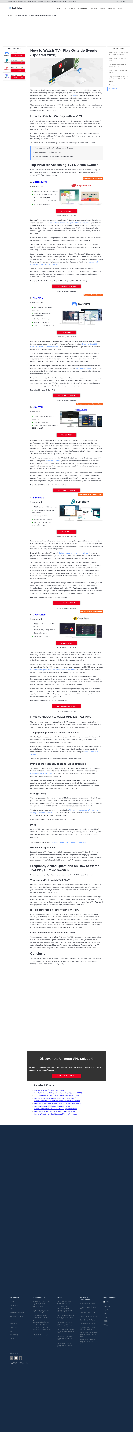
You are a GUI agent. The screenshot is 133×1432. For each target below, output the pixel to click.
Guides (102, 8)
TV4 (74, 95)
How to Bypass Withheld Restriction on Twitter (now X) (41, 1329)
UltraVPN (38, 407)
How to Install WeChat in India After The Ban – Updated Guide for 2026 (64, 1324)
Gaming (120, 8)
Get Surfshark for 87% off (66, 603)
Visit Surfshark (18, 63)
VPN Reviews (82, 8)
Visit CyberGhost (66, 643)
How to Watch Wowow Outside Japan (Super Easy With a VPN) (57, 1103)
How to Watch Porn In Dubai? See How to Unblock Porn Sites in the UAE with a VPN (64, 1309)
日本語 (105, 1321)
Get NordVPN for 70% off (66, 395)
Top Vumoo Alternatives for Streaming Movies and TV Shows (56, 1095)
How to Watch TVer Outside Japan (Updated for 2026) (54, 1111)
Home (10, 15)
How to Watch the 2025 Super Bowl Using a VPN (52, 1106)
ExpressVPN (40, 181)
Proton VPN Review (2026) (88, 1316)
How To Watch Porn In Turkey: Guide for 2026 (64, 1302)
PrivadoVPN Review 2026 (88, 1323)
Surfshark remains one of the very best (73, 553)
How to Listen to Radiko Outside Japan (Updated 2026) (64, 1338)
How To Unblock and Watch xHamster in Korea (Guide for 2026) (58, 1093)
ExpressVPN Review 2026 (88, 1303)
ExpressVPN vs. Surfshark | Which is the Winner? (88, 1328)
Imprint (12, 1331)
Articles (12, 1301)
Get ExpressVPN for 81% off (66, 286)
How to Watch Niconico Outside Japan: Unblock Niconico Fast (57, 1101)
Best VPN (58, 8)
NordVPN (38, 298)
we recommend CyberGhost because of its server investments (53, 670)
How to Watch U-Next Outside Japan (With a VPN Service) (56, 1114)
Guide (15, 15)
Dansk (105, 1317)
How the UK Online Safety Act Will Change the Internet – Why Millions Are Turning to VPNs (41, 1304)
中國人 (105, 1325)
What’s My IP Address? (17, 1316)
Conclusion (112, 85)
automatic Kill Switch (53, 461)
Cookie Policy (14, 1334)
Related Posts (113, 89)
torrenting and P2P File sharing (41, 773)
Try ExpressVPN (18, 70)
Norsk (105, 1313)
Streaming (111, 8)
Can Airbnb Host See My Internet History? (41, 1311)
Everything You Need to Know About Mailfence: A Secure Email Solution (41, 1322)
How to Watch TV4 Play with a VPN (118, 60)
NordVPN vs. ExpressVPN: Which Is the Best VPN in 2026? (88, 1334)
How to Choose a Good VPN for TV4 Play (118, 72)
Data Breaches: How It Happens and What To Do (41, 1316)
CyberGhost (39, 614)
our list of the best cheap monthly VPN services (68, 842)
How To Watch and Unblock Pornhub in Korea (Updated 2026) (65, 1331)
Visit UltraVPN (66, 435)
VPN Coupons (70, 8)
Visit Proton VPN (18, 78)
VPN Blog (93, 8)
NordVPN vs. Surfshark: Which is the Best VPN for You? (88, 1341)
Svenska (106, 1310)
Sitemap (12, 1338)
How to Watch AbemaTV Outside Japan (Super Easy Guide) (56, 1109)
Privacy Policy (14, 1327)
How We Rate (120, 1)
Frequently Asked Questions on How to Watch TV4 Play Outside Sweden (119, 79)
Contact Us (13, 1323)
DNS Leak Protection (83, 368)
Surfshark (38, 497)
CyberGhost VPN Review (88, 1320)
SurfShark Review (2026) (88, 1312)
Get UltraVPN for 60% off (66, 490)
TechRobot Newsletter (17, 1312)
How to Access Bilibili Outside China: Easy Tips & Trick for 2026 (57, 1098)
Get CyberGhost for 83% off (66, 706)
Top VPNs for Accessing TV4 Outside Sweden (118, 65)
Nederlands (107, 1306)
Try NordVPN (18, 55)
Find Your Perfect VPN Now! (66, 1076)
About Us (12, 1320)
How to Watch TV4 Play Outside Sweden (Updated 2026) (119, 53)
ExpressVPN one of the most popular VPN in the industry (68, 223)
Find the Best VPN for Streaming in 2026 (49, 1090)
